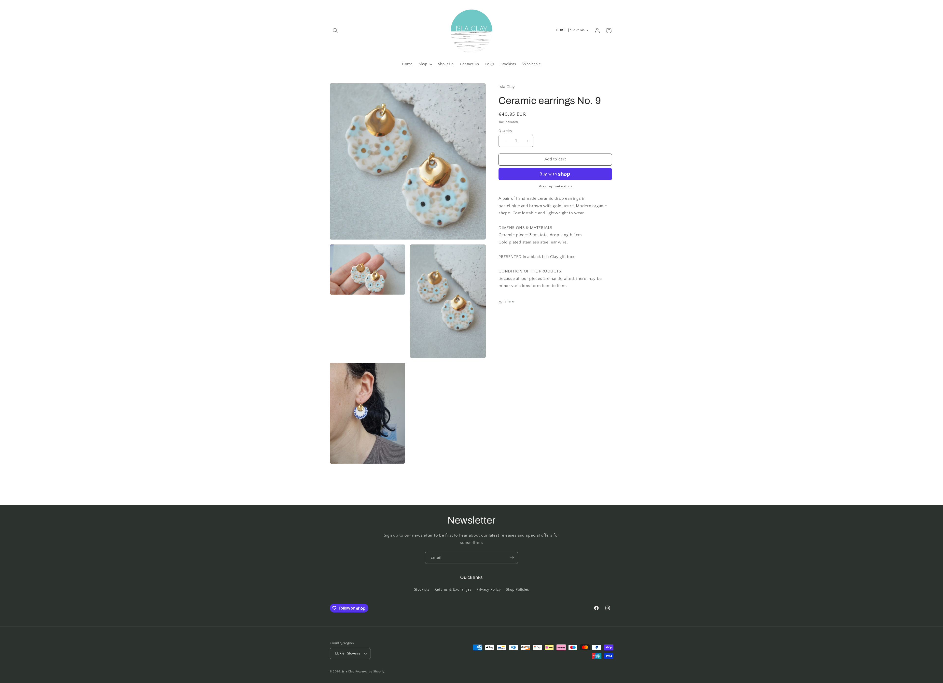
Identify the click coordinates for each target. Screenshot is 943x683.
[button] (335, 30)
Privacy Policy (489, 590)
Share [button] (509, 302)
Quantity (505, 131)
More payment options (555, 186)
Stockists (422, 590)
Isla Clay (348, 671)
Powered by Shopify (370, 671)
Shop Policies (517, 590)
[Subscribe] (512, 558)
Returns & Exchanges (453, 590)
